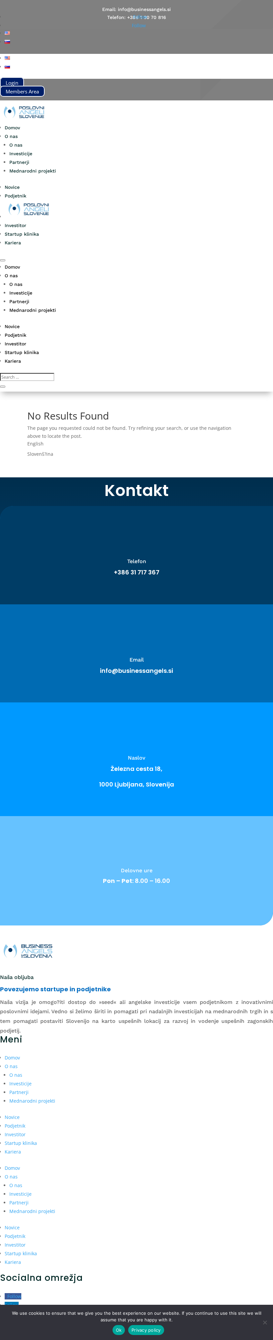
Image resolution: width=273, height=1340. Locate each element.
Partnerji (19, 162)
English (35, 443)
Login (12, 82)
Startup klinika (22, 234)
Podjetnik (15, 195)
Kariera (13, 242)
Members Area (22, 91)
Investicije (20, 153)
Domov (12, 127)
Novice (12, 187)
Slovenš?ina (40, 454)
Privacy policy (146, 1330)
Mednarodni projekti (32, 171)
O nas (11, 136)
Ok (119, 1330)
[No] (264, 1322)
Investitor (15, 225)
